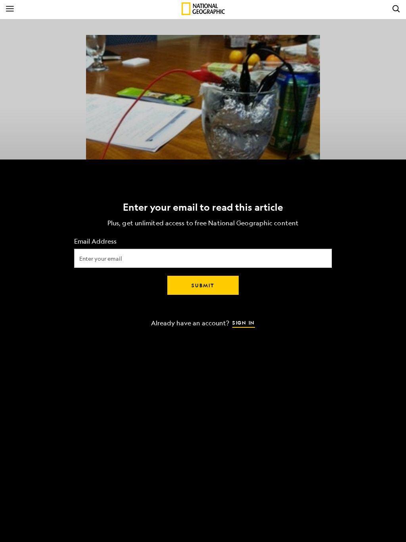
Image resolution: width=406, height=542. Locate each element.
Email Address (95, 241)
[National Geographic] (203, 8)
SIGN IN (243, 322)
